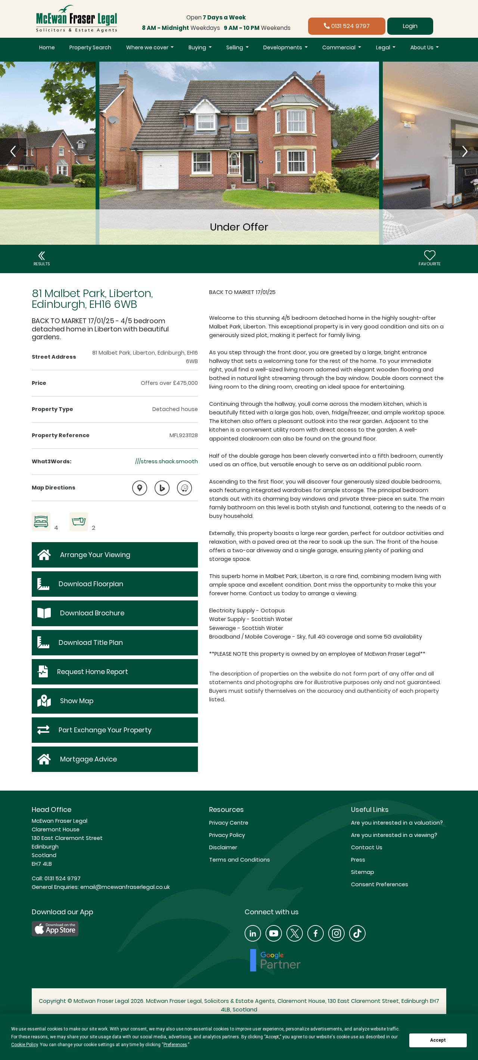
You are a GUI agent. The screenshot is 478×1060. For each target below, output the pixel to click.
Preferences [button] (175, 1044)
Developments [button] (283, 47)
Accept (438, 1040)
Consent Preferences (379, 884)
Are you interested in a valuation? (397, 822)
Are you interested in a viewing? (394, 835)
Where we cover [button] (148, 47)
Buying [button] (198, 47)
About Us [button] (422, 47)
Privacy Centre (228, 822)
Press (358, 859)
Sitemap (362, 872)
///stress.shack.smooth (166, 461)
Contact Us (366, 847)
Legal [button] (383, 47)
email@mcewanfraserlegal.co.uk (124, 887)
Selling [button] (235, 47)
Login (410, 26)
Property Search (90, 47)
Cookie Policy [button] (24, 1044)
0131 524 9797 (350, 26)
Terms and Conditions (239, 859)
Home (47, 47)
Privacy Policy (227, 835)
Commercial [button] (339, 47)
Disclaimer (223, 847)
